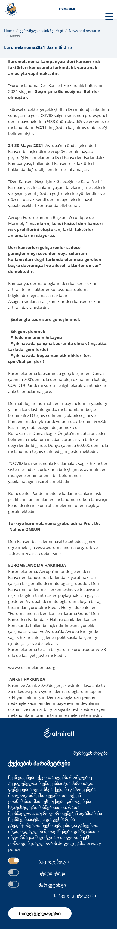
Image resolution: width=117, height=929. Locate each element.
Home (9, 30)
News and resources (85, 30)
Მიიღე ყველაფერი (40, 913)
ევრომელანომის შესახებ (41, 30)
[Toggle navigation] (109, 16)
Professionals (67, 8)
